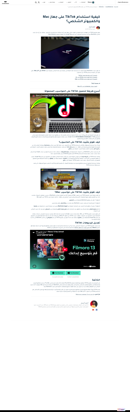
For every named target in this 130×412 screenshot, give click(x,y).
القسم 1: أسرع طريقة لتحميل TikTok (87, 75)
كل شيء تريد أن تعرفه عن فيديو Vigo (85, 294)
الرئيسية (116, 6)
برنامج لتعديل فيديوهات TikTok (82, 227)
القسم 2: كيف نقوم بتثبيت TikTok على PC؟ (86, 77)
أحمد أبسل (92, 27)
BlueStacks (47, 145)
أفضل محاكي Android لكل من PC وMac (87, 86)
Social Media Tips (109, 6)
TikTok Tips (101, 6)
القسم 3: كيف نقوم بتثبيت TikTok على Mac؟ (86, 79)
